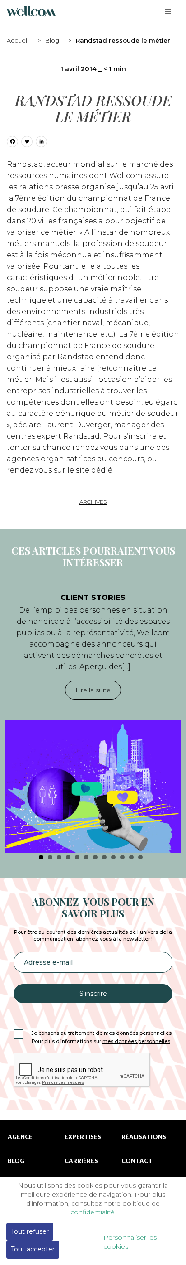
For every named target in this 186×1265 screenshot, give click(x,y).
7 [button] (95, 857)
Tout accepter (33, 1249)
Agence (20, 1137)
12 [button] (140, 857)
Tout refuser (30, 1231)
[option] (93, 718)
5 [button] (77, 857)
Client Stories (93, 597)
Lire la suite (93, 690)
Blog (52, 40)
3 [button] (59, 857)
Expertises (83, 1137)
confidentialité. (93, 1212)
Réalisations (143, 1137)
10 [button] (122, 857)
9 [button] (113, 857)
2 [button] (50, 857)
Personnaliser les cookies (130, 1242)
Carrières (81, 1161)
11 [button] (131, 857)
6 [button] (86, 857)
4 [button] (68, 857)
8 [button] (104, 857)
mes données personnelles (136, 1041)
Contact (137, 1161)
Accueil (17, 40)
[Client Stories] (93, 786)
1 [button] (41, 857)
